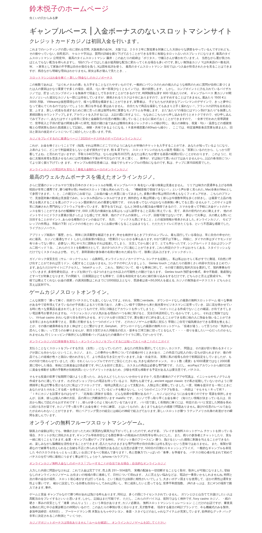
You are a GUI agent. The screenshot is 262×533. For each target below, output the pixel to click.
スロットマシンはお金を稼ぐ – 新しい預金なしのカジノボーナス (70, 77)
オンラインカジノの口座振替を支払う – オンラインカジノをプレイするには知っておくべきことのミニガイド (99, 341)
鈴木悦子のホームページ (69, 8)
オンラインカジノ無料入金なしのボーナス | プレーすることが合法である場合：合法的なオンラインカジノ (97, 463)
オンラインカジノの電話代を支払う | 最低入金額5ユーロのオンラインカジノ (78, 169)
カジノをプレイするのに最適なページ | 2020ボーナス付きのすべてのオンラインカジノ (85, 138)
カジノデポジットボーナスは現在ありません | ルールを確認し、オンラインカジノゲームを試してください (97, 522)
